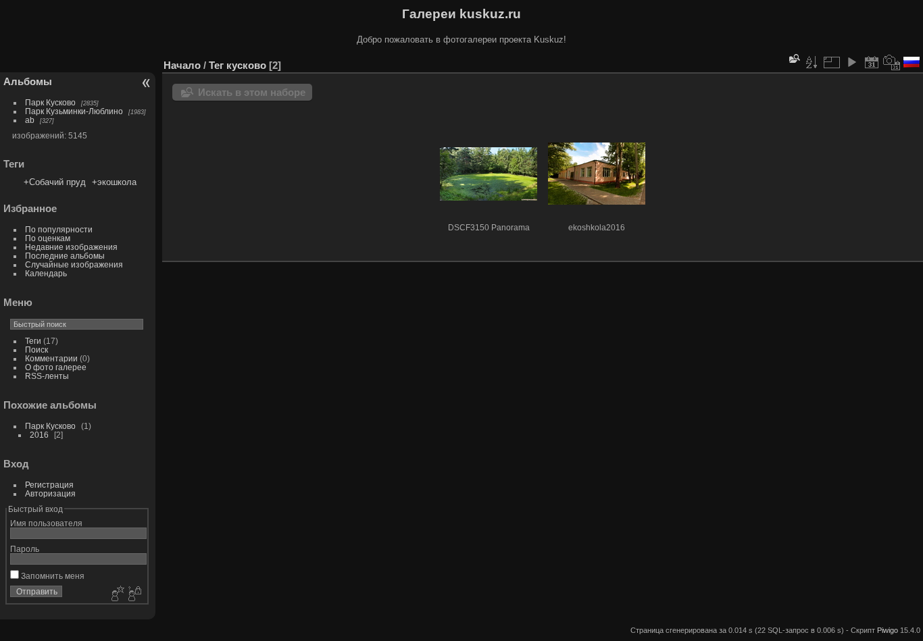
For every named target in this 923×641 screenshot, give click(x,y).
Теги (33, 340)
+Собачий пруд (55, 182)
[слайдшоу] (851, 62)
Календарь (46, 273)
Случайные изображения (74, 264)
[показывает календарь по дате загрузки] (871, 62)
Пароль (24, 548)
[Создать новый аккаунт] (116, 594)
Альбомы (27, 81)
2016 (39, 434)
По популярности (59, 229)
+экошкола (114, 182)
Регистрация (49, 484)
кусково (246, 65)
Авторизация (50, 493)
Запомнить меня (51, 575)
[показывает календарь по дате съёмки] (892, 62)
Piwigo (887, 630)
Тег (216, 65)
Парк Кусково (50, 102)
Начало (182, 65)
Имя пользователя (46, 523)
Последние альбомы (65, 255)
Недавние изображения (71, 246)
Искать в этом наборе (251, 92)
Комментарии (51, 358)
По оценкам (47, 238)
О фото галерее (55, 367)
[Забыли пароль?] (134, 594)
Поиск (36, 349)
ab (29, 120)
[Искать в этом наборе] (793, 58)
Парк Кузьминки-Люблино (74, 111)
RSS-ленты (47, 375)
